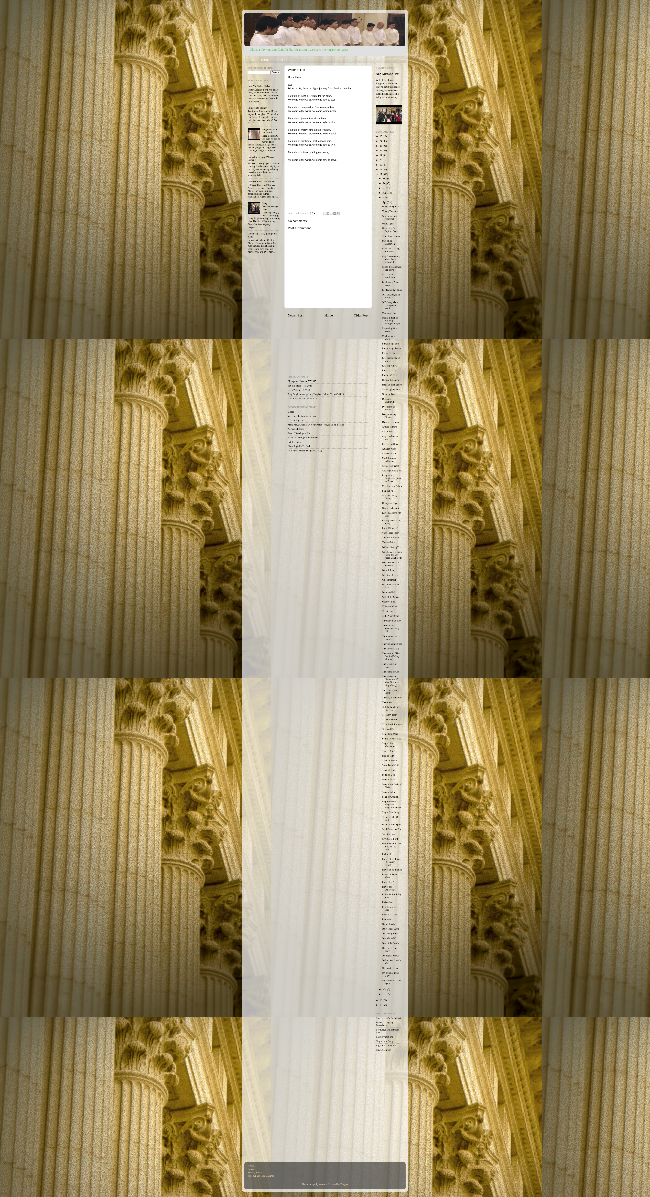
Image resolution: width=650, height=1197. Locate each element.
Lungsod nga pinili (391, 343)
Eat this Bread (294, 385)
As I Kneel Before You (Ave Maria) (305, 450)
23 (381, 145)
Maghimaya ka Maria (389, 337)
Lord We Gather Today (259, 86)
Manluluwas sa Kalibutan (389, 459)
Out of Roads (388, 924)
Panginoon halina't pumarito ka (271, 131)
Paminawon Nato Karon (390, 283)
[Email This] (325, 213)
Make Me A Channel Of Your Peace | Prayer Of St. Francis (316, 424)
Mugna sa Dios (389, 313)
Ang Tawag (387, 431)
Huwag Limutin (383, 1049)
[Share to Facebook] (334, 213)
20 (381, 160)
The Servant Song (390, 648)
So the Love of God (391, 738)
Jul (384, 188)
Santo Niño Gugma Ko (299, 433)
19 (381, 164)
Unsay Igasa (388, 223)
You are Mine (388, 542)
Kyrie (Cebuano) (390, 528)
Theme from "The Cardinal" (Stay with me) (390, 656)
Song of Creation (390, 796)
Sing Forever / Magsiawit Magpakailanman (391, 804)
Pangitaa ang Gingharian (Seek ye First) (391, 478)
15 (381, 1005)
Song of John (388, 792)
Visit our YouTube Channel (261, 1175)
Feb (385, 994)
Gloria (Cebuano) (390, 508)
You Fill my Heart (391, 537)
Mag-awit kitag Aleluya (389, 497)
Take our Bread (389, 719)
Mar (385, 989)
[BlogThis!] (328, 213)
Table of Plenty (389, 760)
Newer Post (296, 315)
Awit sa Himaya (389, 426)
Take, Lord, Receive (392, 724)
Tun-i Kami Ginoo (391, 236)
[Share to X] (331, 213)
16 (381, 1000)
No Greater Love (390, 968)
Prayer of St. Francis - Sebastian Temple (392, 862)
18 (381, 169)
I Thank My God (296, 420)
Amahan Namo (389, 448)
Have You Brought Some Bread (303, 437)
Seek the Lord (389, 834)
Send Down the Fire (391, 829)
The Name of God (390, 671)
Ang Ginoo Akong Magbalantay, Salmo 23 (391, 259)
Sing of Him (388, 755)
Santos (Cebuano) (390, 465)
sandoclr (323, 1184)
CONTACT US (283, 60)
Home (328, 315)
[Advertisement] (328, 185)
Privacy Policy (255, 1172)
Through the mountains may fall (390, 628)
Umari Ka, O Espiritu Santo (390, 230)
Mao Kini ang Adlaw (392, 486)
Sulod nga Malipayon (388, 242)
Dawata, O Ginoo (390, 422)
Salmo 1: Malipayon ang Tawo (392, 268)
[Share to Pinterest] (338, 213)
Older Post (361, 315)
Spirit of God (388, 770)
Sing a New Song (390, 812)
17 (381, 174)
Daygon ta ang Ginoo (389, 416)
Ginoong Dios (388, 394)
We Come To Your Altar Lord (302, 416)
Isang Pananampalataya (270, 204)
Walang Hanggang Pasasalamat (384, 1024)
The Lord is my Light (389, 691)
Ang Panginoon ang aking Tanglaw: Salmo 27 (310, 394)
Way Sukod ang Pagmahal (389, 217)
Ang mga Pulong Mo (392, 470)
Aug (385, 183)
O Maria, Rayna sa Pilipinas (261, 181)
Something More (390, 734)
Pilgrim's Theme (390, 914)
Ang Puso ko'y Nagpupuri (388, 1018)
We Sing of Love (390, 575)
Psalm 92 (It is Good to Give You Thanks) (392, 846)
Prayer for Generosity (388, 888)
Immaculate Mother (257, 107)
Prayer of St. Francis (392, 869)
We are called (388, 592)
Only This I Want (390, 928)
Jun (384, 192)
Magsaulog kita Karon (389, 330)
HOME (251, 60)
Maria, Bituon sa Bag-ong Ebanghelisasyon (391, 320)
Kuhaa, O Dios (389, 353)
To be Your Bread (390, 616)
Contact (251, 1169)
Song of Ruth (388, 779)
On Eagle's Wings (390, 955)
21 (381, 155)
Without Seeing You (391, 547)
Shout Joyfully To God (299, 446)
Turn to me (387, 611)
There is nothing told (392, 643)
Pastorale (386, 919)
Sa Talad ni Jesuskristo (388, 276)
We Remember (389, 579)
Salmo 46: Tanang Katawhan (390, 250)
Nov (385, 178)
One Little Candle (390, 943)
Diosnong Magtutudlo (389, 400)
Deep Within (294, 390)
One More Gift (389, 938)
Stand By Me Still (390, 765)
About (251, 1165)
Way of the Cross (390, 597)
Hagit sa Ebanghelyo (392, 384)
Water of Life (388, 601)
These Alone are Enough (389, 637)
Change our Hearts (297, 381)
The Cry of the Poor (392, 697)
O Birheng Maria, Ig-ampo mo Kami (390, 305)
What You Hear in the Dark (390, 564)
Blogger (344, 1184)
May (385, 197)
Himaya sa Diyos (390, 503)
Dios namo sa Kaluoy (388, 408)
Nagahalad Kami (296, 429)
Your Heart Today (390, 532)
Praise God (387, 902)
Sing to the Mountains (388, 745)
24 (381, 141)
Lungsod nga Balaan (392, 348)
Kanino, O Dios (389, 375)
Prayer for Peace (390, 882)
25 (381, 136)
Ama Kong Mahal (296, 398)
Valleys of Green (390, 606)
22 (381, 150)
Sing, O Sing (388, 751)
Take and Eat (388, 729)
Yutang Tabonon (390, 211)
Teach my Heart (389, 714)
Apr (385, 202)
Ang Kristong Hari (387, 73)
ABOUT (265, 60)
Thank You (387, 702)
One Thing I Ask (390, 933)
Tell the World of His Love (390, 708)
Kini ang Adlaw (389, 365)
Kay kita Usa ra (389, 370)
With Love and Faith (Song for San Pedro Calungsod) (392, 555)
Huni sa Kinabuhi (390, 380)
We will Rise (388, 570)
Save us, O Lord (390, 838)
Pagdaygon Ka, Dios (392, 290)
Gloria (291, 411)
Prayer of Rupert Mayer (390, 876)
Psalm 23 (386, 854)
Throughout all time (391, 620)
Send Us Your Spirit (391, 824)
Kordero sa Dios (390, 444)
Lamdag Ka (387, 490)
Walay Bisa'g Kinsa (391, 206)
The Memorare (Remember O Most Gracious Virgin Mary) (390, 681)
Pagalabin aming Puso (386, 1045)
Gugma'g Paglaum (391, 389)
